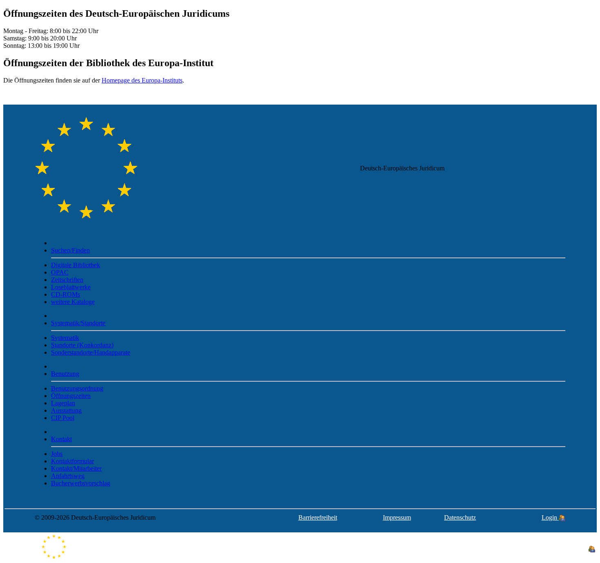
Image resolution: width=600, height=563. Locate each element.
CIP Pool (62, 417)
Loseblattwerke (71, 287)
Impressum (397, 517)
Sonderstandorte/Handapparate (90, 352)
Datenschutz (460, 517)
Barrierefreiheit (317, 517)
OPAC (60, 272)
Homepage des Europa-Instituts (142, 80)
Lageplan (63, 403)
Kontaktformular (72, 461)
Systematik (65, 337)
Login (550, 517)
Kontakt (61, 439)
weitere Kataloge (73, 301)
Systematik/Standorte (78, 322)
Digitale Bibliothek (75, 264)
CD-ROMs (65, 294)
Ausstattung (66, 410)
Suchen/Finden (70, 250)
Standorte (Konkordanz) (82, 345)
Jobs (56, 453)
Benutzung (65, 373)
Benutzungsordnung (77, 388)
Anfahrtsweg (67, 475)
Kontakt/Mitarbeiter (76, 468)
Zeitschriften (67, 279)
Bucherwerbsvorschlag (80, 483)
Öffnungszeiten (71, 395)
